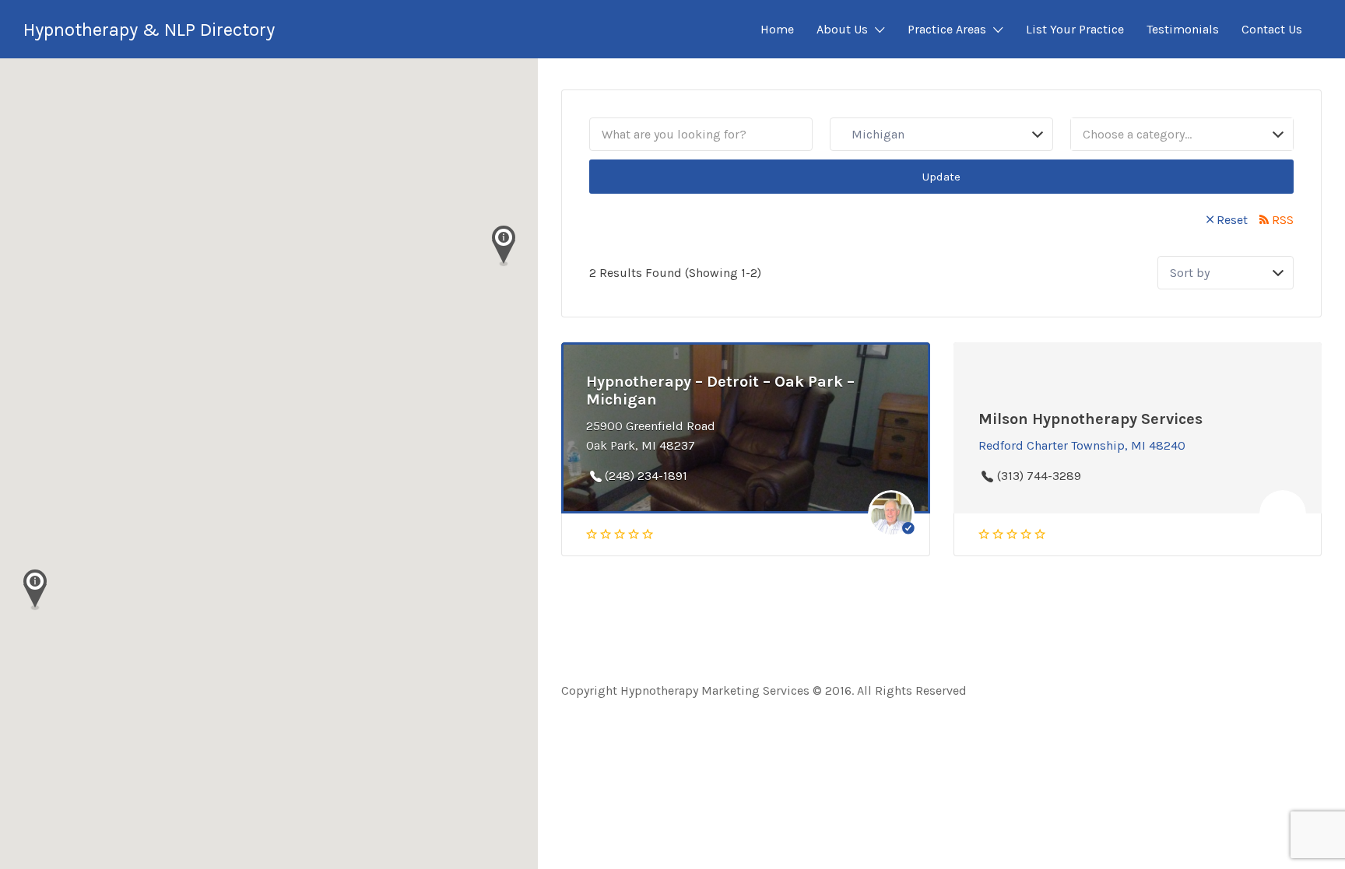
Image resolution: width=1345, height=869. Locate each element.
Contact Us (1271, 29)
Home (777, 29)
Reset (1232, 219)
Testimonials (1183, 29)
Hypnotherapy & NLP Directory (149, 29)
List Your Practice (1075, 29)
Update (941, 177)
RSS (1283, 219)
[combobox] (1182, 134)
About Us (842, 29)
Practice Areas (947, 29)
